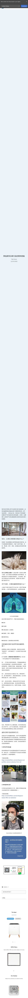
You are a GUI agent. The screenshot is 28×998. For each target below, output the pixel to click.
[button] (10, 919)
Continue (24, 6)
